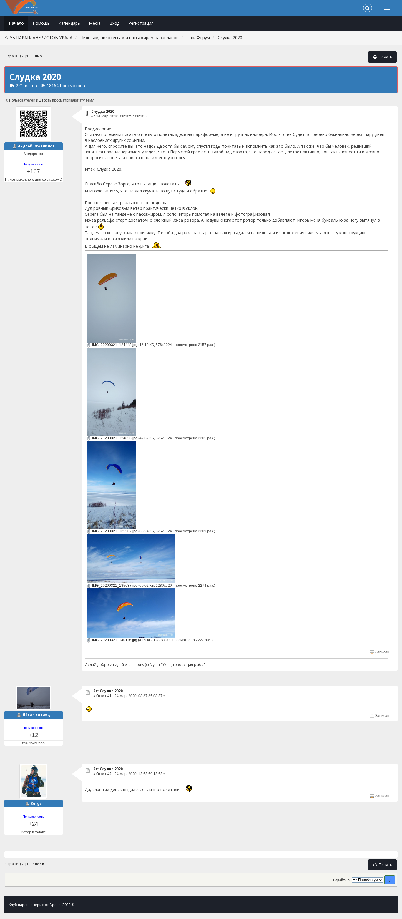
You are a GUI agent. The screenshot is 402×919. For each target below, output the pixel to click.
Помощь (41, 23)
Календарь (69, 23)
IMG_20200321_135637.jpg (114, 586)
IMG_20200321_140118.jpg (114, 640)
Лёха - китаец (36, 714)
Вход (114, 23)
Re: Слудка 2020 (108, 691)
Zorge (36, 803)
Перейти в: (342, 880)
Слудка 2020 (102, 111)
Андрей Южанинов (36, 146)
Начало (16, 23)
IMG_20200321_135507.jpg (114, 531)
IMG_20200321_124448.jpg (114, 345)
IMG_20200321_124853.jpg (114, 438)
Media (95, 23)
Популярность (33, 164)
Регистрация (141, 23)
